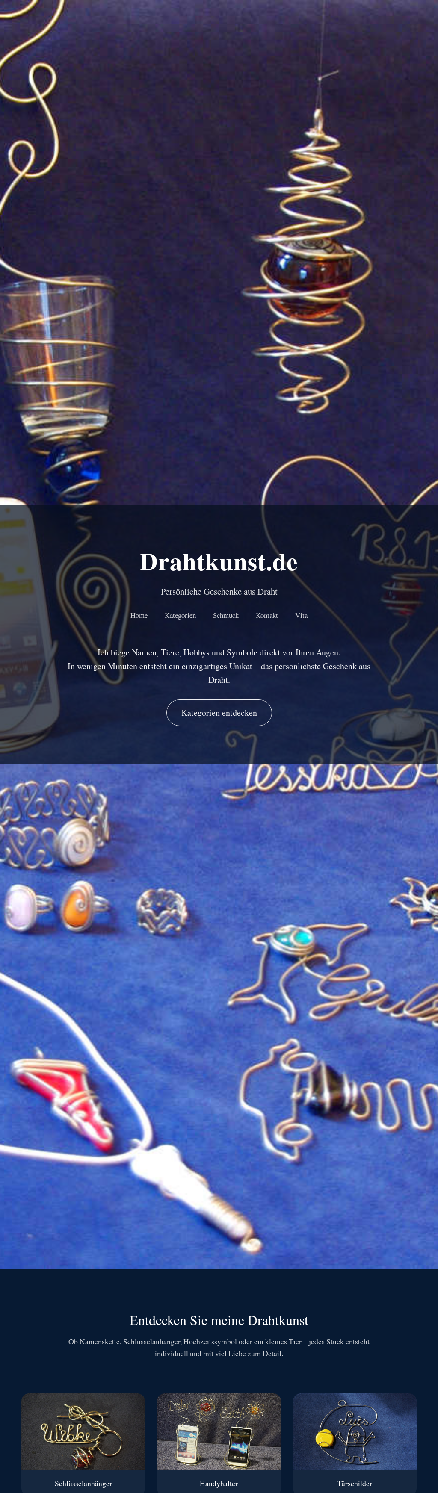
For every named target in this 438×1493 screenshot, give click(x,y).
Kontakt (267, 615)
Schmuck (226, 615)
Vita (301, 615)
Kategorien (180, 615)
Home (139, 615)
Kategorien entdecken (219, 712)
